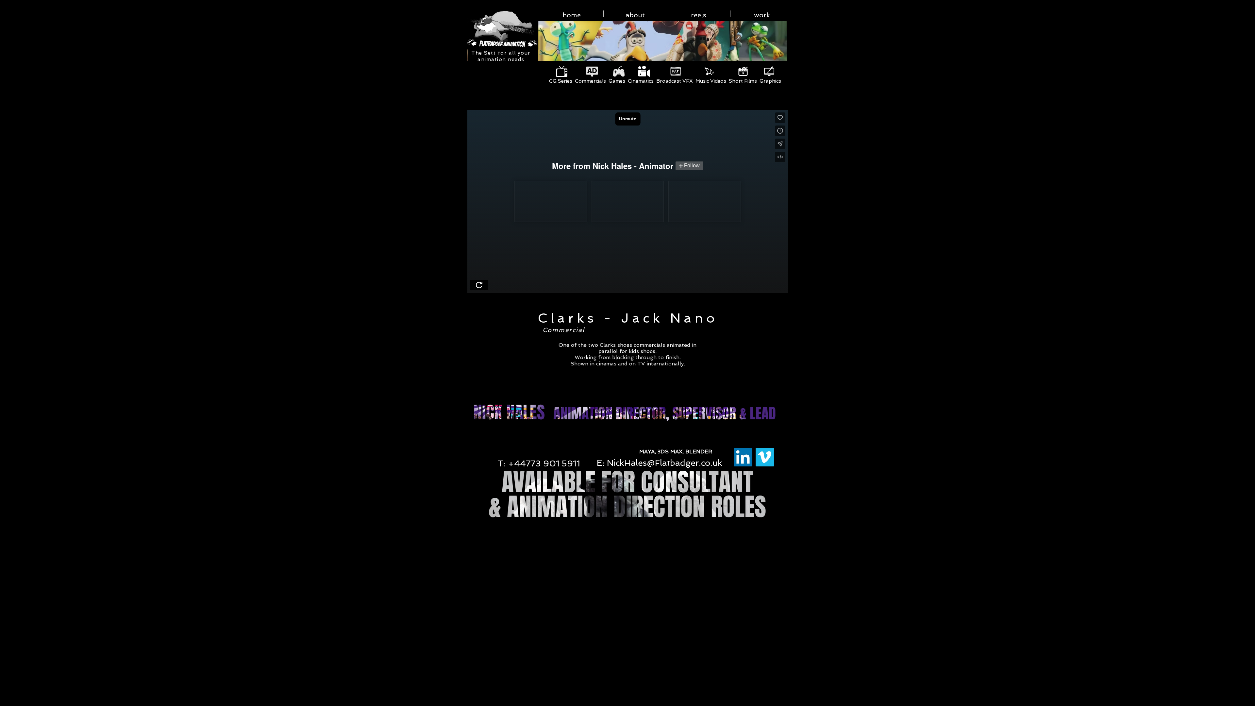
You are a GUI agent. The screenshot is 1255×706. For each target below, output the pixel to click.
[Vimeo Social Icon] (765, 457)
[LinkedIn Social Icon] (743, 457)
